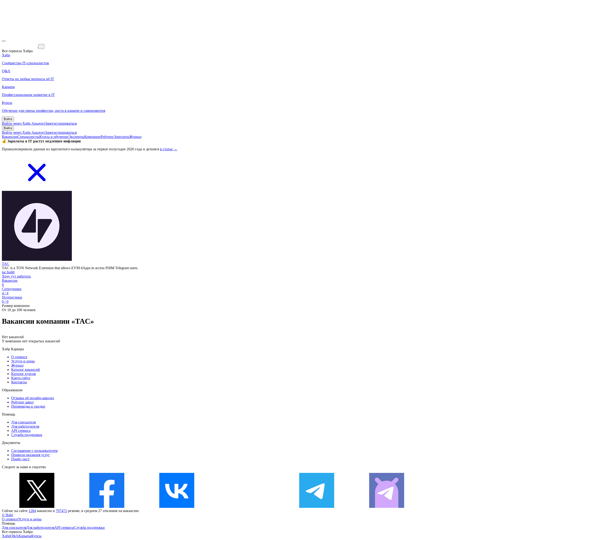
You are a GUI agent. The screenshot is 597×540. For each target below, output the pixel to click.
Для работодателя (25, 426)
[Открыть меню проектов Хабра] (4, 41)
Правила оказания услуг (30, 455)
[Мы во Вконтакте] (177, 507)
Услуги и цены (23, 361)
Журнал (135, 137)
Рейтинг (107, 137)
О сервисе (19, 357)
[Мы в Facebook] (107, 507)
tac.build (8, 272)
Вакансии (9, 137)
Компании (92, 137)
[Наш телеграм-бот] (387, 507)
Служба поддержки (26, 435)
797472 (61, 511)
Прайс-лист (20, 459)
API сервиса (21, 431)
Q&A (14, 536)
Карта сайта (20, 378)
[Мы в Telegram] (317, 507)
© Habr (7, 515)
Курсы (36, 536)
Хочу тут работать (16, 276)
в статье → (168, 149)
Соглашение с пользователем (34, 451)
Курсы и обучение (53, 137)
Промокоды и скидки (28, 406)
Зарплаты (121, 137)
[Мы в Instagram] (247, 507)
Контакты (19, 382)
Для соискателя (23, 422)
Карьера (24, 536)
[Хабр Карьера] (20, 46)
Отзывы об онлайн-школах (32, 398)
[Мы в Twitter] (37, 507)
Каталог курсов (23, 374)
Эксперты (76, 137)
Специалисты (28, 137)
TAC (5, 264)
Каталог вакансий (25, 369)
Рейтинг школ (22, 402)
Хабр (6, 536)
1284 (32, 511)
